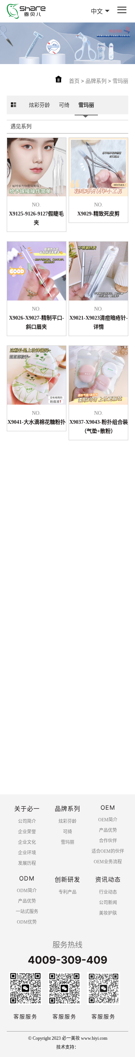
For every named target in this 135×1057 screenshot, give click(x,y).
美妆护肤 (108, 913)
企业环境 (27, 852)
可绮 (64, 105)
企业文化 (27, 842)
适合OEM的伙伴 (108, 851)
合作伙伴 (108, 840)
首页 (74, 81)
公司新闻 (108, 902)
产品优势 (108, 830)
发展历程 (27, 863)
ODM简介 (27, 890)
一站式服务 (27, 911)
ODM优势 (27, 922)
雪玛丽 (120, 81)
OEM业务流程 (108, 861)
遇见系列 (21, 126)
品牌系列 (96, 81)
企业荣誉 (27, 831)
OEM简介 (107, 819)
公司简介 (27, 821)
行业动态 (108, 892)
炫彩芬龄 (39, 105)
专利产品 (67, 892)
